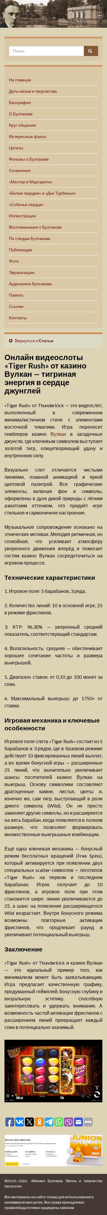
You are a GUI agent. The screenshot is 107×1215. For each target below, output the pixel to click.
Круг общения (22, 125)
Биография (20, 102)
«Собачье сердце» (26, 204)
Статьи (46, 340)
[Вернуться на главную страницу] (53, 14)
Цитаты (16, 147)
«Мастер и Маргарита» (30, 181)
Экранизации (21, 272)
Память (16, 294)
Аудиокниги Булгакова (30, 283)
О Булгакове (21, 113)
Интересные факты (27, 136)
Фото (14, 261)
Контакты (18, 317)
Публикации (20, 249)
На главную (20, 79)
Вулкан (58, 434)
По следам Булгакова (29, 238)
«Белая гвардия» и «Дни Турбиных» (42, 193)
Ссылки (16, 306)
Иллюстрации (22, 215)
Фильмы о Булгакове (29, 159)
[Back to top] (93, 1201)
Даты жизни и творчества (33, 91)
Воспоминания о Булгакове (35, 227)
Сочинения (20, 170)
